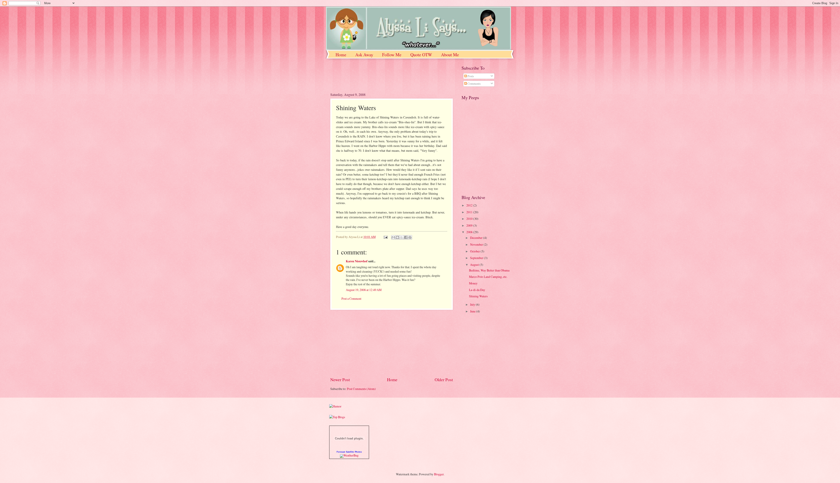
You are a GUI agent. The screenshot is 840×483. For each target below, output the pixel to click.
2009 (469, 225)
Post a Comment (351, 298)
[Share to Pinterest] (410, 237)
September (477, 258)
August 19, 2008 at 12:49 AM (364, 290)
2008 (469, 232)
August (475, 265)
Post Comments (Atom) (361, 389)
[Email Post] (385, 237)
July (473, 304)
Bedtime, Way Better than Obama (489, 270)
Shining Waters (478, 296)
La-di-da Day (477, 290)
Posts (470, 76)
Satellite (350, 452)
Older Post (444, 379)
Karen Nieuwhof (357, 261)
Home (341, 55)
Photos (358, 452)
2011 (469, 212)
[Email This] (393, 237)
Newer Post (340, 379)
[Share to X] (401, 237)
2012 (469, 205)
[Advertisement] (381, 78)
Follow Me (391, 55)
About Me (450, 55)
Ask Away (364, 55)
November (477, 244)
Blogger (439, 474)
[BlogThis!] (397, 237)
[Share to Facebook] (406, 237)
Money (473, 283)
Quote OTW (421, 55)
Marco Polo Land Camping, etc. (488, 277)
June (473, 311)
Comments (474, 83)
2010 (469, 219)
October (475, 251)
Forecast (341, 452)
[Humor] (335, 406)
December (476, 238)
